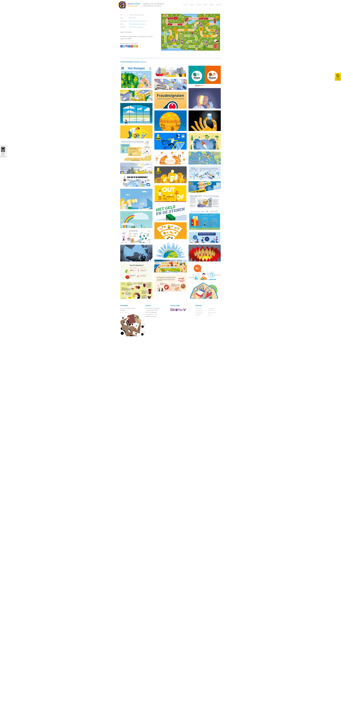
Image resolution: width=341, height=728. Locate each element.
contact (218, 4)
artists (199, 4)
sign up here (123, 312)
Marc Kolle (132, 17)
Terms (210, 315)
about (211, 4)
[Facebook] (121, 46)
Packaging (211, 308)
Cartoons (198, 315)
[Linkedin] (129, 46)
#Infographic (142, 24)
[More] (137, 46)
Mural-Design (212, 312)
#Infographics (142, 21)
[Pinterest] (132, 46)
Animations (199, 308)
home (185, 4)
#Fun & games (138, 27)
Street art (210, 310)
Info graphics (199, 312)
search (192, 4)
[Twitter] (124, 46)
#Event (131, 27)
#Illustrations (133, 21)
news (205, 4)
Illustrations (199, 310)
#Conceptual (133, 24)
